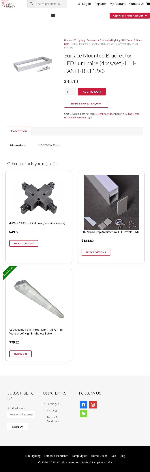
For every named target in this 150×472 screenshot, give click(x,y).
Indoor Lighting (115, 113)
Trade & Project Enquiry (86, 103)
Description (19, 131)
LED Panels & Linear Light (78, 117)
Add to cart (92, 91)
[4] (33, 64)
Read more (20, 353)
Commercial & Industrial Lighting (103, 40)
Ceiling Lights (132, 113)
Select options (24, 243)
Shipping (51, 410)
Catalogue (52, 404)
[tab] (19, 131)
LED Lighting (78, 40)
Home (67, 40)
